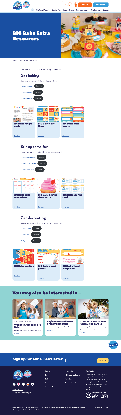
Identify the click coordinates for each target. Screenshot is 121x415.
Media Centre (69, 379)
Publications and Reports (72, 375)
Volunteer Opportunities (52, 387)
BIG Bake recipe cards (27, 86)
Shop (85, 4)
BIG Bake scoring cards (27, 169)
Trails (46, 379)
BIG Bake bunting (26, 228)
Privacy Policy (69, 371)
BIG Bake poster (25, 235)
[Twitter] (23, 384)
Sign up (102, 360)
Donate (100, 4)
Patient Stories (68, 10)
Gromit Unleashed (81, 10)
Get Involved (95, 10)
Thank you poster (25, 241)
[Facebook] (14, 384)
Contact (106, 10)
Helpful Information (71, 383)
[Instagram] (18, 384)
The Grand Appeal (42, 10)
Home (14, 60)
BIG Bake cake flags (26, 92)
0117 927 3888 (17, 389)
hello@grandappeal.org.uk (21, 392)
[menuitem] (43, 10)
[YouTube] (27, 384)
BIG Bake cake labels (26, 98)
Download (39, 86)
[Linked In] (32, 384)
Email (67, 357)
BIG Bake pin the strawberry (28, 163)
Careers (47, 383)
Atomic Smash (104, 407)
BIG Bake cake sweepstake (28, 157)
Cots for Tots (56, 10)
